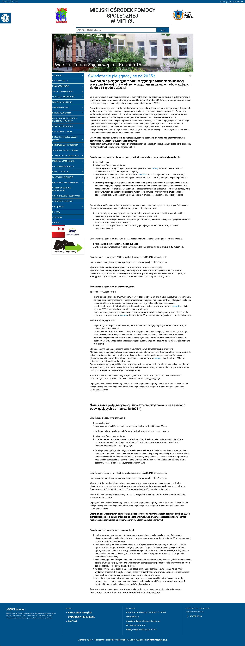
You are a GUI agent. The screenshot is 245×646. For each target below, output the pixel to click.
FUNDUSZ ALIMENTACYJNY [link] (63, 97)
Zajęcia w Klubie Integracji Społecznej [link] (143, 621)
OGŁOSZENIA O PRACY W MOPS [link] (65, 182)
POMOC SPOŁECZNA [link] (60, 86)
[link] (5, 18)
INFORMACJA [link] (132, 617)
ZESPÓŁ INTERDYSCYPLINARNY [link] (65, 150)
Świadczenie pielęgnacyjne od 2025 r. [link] (122, 76)
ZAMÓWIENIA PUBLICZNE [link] (62, 177)
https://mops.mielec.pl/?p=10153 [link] (141, 630)
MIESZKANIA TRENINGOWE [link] (63, 161)
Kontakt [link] (72, 621)
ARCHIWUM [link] (57, 217)
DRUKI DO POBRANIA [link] (60, 172)
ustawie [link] (176, 306)
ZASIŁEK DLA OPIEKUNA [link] (62, 102)
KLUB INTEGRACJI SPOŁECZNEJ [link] (65, 156)
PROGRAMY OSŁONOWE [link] (62, 132)
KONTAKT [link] (56, 223)
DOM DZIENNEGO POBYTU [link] (63, 166)
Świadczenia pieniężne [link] (80, 612)
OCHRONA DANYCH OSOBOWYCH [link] (66, 196)
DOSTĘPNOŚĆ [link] (58, 207)
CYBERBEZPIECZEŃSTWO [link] (62, 201)
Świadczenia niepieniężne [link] (81, 617)
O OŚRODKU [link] (57, 75)
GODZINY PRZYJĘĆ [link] (60, 81)
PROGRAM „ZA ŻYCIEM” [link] (61, 113)
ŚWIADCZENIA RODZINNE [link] (62, 91)
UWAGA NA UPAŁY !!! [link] (135, 625)
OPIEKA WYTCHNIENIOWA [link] (63, 126)
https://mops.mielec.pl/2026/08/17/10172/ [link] (146, 612)
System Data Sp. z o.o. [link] (157, 640)
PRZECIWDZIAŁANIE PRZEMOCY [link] (65, 145)
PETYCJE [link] (56, 212)
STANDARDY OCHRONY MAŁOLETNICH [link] (61, 189)
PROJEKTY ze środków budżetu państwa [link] (64, 138)
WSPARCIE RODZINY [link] (60, 107)
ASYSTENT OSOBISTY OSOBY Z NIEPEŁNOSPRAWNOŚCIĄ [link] (64, 119)
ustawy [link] (155, 168)
